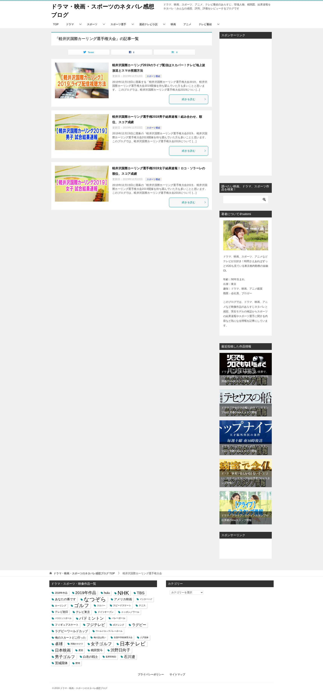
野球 (78, 663)
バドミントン (91, 618)
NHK (123, 593)
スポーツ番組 (153, 76)
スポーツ (92, 24)
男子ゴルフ (65, 657)
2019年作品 (85, 593)
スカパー (101, 605)
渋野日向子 (120, 650)
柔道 (81, 650)
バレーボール (118, 618)
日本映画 (63, 650)
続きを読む (188, 99)
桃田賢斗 (97, 650)
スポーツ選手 (118, 24)
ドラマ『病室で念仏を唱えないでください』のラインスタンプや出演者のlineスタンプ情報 (245, 478)
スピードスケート (122, 605)
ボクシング (118, 625)
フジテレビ (95, 625)
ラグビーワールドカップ (71, 631)
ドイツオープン (105, 612)
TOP (56, 24)
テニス (142, 605)
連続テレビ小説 (148, 24)
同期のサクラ (77, 644)
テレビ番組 (205, 24)
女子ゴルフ (101, 644)
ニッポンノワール (130, 612)
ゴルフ (81, 605)
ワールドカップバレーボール (109, 631)
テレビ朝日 (61, 611)
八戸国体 (144, 637)
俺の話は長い (100, 637)
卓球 (59, 644)
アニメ (187, 24)
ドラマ (70, 24)
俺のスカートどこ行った (70, 637)
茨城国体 (61, 663)
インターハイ (146, 599)
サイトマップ (177, 674)
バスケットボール (63, 618)
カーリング (60, 605)
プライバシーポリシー (151, 674)
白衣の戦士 (90, 656)
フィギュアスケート (67, 624)
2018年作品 (61, 592)
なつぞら (95, 599)
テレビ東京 (83, 611)
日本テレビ (133, 644)
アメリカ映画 (123, 599)
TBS (140, 593)
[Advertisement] (245, 107)
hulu (107, 593)
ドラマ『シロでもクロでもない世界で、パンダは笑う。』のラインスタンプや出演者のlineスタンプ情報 (244, 376)
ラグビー (139, 625)
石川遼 (129, 657)
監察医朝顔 (111, 657)
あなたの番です (65, 599)
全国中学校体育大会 (123, 637)
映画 (173, 24)
